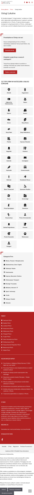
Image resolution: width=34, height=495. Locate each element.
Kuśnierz (25, 151)
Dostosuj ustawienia (15, 489)
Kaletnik (9, 161)
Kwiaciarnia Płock (8, 328)
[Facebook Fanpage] (24, 2)
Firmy (11, 9)
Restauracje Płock (8, 347)
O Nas (9, 446)
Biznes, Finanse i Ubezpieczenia (15, 260)
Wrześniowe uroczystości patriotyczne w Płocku (16, 386)
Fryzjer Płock (6, 336)
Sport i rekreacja (10, 291)
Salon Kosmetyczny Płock (10, 339)
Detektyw (25, 208)
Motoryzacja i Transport (12, 280)
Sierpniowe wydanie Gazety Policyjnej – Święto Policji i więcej (16, 378)
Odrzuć (4, 489)
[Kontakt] (27, 2)
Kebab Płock (6, 350)
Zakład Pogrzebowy (8, 227)
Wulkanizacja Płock (8, 342)
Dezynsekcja (8, 218)
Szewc (9, 122)
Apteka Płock (7, 323)
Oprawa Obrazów (25, 142)
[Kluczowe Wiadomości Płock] (6, 2)
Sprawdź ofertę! (9, 50)
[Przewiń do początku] (30, 491)
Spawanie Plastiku (25, 189)
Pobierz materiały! (10, 72)
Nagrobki (8, 151)
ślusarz (25, 113)
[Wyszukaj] (29, 2)
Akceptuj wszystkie (7, 493)
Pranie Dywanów (9, 237)
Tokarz (25, 102)
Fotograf (9, 246)
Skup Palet (9, 132)
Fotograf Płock (7, 334)
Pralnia (9, 142)
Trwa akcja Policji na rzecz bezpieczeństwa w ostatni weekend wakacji (17, 368)
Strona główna (4, 9)
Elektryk (9, 180)
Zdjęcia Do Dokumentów (9, 103)
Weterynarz (25, 237)
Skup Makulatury (25, 132)
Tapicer (9, 113)
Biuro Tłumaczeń (9, 189)
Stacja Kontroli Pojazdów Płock (12, 344)
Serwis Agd (25, 199)
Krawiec (25, 227)
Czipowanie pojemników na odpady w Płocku (15, 393)
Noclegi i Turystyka (11, 283)
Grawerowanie (25, 170)
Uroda (7, 295)
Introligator (25, 161)
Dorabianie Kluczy (25, 180)
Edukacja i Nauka (10, 268)
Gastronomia (9, 272)
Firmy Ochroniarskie (25, 218)
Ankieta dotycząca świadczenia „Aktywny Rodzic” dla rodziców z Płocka (18, 390)
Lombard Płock (7, 325)
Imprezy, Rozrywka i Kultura (13, 276)
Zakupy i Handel (10, 299)
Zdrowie (8, 303)
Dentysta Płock (7, 320)
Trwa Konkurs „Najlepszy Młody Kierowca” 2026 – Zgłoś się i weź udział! (17, 364)
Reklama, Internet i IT (12, 287)
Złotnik (9, 93)
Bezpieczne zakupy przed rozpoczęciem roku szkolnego (15, 373)
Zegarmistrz (25, 93)
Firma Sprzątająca (9, 208)
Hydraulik (9, 170)
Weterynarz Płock (8, 331)
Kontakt (28, 429)
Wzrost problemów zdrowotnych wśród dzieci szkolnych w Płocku (16, 382)
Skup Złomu (25, 122)
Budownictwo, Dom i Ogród (14, 264)
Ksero (9, 199)
